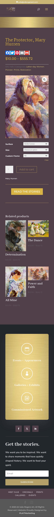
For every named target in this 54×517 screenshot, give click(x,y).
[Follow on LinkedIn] (35, 429)
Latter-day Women (35, 66)
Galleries (20, 495)
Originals (27, 492)
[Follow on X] (27, 429)
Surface (9, 144)
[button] (44, 79)
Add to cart (26, 169)
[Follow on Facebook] (18, 429)
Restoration (25, 70)
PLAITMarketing (27, 513)
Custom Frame (13, 156)
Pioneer (9, 70)
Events (32, 495)
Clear (47, 160)
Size (7, 150)
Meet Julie (13, 492)
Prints (16, 70)
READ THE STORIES (27, 191)
